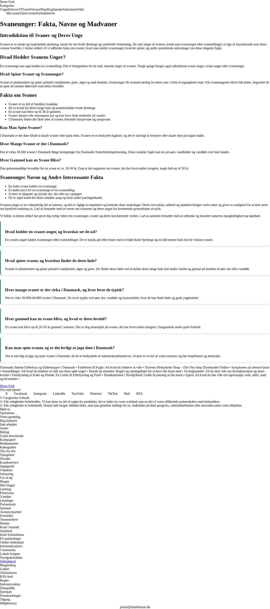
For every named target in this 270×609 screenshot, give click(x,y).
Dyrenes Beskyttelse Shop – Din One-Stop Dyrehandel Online (186, 367)
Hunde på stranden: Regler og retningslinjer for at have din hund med (135, 371)
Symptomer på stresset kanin (250, 367)
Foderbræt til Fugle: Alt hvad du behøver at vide (110, 367)
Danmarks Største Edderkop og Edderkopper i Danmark (37, 367)
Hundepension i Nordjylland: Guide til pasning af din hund (143, 375)
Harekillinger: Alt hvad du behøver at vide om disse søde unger (44, 371)
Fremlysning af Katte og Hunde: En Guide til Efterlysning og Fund (56, 375)
